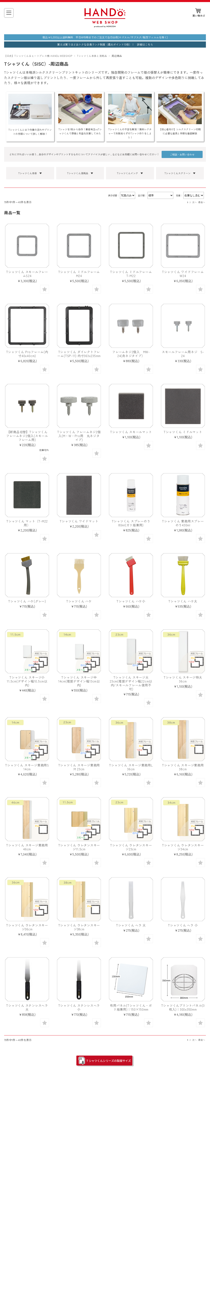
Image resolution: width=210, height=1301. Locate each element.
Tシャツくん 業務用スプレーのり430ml (183, 523)
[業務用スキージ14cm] (27, 739)
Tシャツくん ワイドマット (79, 521)
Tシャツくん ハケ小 (130, 601)
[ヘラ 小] (183, 899)
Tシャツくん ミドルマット (183, 431)
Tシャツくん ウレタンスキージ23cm (131, 847)
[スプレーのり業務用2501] (183, 495)
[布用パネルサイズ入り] (131, 979)
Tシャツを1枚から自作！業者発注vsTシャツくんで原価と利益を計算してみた (80, 131)
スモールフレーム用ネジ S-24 (183, 353)
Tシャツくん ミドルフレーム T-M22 (132, 273)
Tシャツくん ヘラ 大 (131, 925)
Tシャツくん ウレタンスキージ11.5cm (79, 847)
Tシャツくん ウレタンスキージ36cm (27, 927)
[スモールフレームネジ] (183, 325)
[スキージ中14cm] (79, 651)
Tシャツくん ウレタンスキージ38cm (79, 927)
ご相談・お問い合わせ (182, 154)
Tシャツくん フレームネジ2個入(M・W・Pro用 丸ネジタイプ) (79, 435)
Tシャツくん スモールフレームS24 (27, 273)
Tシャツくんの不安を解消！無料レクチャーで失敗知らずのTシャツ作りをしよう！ (130, 133)
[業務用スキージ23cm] (79, 739)
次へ (194, 202)
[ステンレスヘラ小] (79, 979)
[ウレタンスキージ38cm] (79, 899)
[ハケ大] (183, 575)
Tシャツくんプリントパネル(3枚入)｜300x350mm (183, 1007)
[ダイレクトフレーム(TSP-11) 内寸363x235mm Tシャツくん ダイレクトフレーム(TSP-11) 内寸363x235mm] (79, 325)
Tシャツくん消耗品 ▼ (80, 173)
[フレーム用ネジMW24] (131, 325)
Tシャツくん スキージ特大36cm (183, 679)
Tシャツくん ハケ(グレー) (27, 601)
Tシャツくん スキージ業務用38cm (183, 767)
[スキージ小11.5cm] (27, 651)
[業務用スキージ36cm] (131, 739)
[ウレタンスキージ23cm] (131, 819)
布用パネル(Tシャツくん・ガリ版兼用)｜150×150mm (131, 1007)
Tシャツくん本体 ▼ (30, 173)
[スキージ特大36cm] (183, 651)
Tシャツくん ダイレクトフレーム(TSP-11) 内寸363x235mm (79, 353)
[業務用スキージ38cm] (183, 739)
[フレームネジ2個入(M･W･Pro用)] (79, 406)
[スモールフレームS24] (27, 245)
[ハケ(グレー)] (27, 575)
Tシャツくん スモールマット (131, 431)
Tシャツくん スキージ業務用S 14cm (27, 767)
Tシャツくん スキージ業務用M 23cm (79, 767)
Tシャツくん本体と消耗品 (92, 55)
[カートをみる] (199, 12)
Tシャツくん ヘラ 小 (183, 925)
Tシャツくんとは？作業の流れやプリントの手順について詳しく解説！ (30, 131)
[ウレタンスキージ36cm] (27, 899)
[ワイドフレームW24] (183, 245)
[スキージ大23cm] (131, 651)
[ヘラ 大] (131, 899)
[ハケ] (79, 575)
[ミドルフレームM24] (79, 245)
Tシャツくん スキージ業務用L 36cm (131, 767)
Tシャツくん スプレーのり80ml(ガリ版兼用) (131, 523)
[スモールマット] (131, 406)
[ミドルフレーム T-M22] (131, 245)
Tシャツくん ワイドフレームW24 (183, 273)
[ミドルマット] (183, 406)
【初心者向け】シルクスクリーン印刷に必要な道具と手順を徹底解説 (180, 131)
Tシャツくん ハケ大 (182, 601)
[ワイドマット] (79, 495)
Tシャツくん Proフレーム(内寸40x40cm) (27, 353)
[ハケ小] (131, 575)
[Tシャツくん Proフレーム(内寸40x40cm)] (27, 325)
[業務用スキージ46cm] (27, 819)
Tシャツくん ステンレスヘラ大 (27, 1007)
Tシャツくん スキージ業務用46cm (27, 847)
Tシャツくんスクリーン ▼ (179, 173)
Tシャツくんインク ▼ (130, 173)
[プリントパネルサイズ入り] (183, 979)
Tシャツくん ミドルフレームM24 (79, 273)
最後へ (201, 202)
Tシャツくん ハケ (79, 601)
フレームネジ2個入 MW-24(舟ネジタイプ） (131, 353)
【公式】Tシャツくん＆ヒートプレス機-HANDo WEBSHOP (38, 55)
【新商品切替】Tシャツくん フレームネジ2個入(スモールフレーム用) (27, 435)
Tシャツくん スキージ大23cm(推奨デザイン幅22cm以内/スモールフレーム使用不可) (131, 683)
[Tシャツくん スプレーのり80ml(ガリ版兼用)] (131, 495)
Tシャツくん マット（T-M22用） (27, 523)
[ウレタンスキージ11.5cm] (79, 819)
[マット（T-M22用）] (27, 495)
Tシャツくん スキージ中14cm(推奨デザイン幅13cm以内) (79, 681)
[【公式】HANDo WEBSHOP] (105, 26)
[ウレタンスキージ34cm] (183, 819)
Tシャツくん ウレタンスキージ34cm (183, 847)
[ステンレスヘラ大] (27, 979)
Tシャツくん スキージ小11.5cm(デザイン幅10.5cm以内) (27, 681)
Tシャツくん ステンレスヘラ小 (79, 1007)
